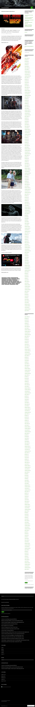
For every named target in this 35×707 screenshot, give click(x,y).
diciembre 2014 (27, 284)
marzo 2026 (26, 66)
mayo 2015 (26, 276)
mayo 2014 (26, 554)
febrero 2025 (26, 87)
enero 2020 (26, 444)
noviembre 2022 (27, 389)
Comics (2, 647)
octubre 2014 (27, 546)
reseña (3, 284)
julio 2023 (26, 376)
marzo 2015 (26, 538)
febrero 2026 (26, 326)
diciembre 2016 (27, 504)
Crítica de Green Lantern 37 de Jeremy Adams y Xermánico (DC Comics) (11, 641)
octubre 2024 (27, 93)
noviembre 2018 (27, 208)
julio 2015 (26, 273)
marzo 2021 (26, 163)
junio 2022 (26, 139)
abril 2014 (26, 297)
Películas (2, 28)
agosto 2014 (26, 291)
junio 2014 (26, 294)
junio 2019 (26, 197)
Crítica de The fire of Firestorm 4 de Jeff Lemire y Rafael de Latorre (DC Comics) (12, 638)
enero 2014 (26, 302)
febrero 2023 (26, 126)
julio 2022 (26, 137)
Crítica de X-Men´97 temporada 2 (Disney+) (7, 630)
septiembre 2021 (27, 153)
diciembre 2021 (27, 148)
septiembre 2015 (27, 270)
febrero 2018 (26, 223)
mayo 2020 (26, 179)
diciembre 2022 (27, 129)
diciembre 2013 (27, 304)
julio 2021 (26, 415)
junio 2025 (26, 80)
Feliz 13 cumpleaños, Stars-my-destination (7, 625)
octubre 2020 (27, 171)
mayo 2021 (26, 160)
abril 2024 (26, 103)
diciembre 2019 (27, 187)
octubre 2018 (27, 210)
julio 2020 (26, 176)
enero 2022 (26, 147)
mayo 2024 (26, 360)
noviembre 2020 (27, 169)
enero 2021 (26, 166)
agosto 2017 (26, 491)
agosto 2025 (26, 77)
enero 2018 (26, 483)
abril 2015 (26, 278)
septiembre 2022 (27, 134)
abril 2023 (26, 381)
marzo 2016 (26, 260)
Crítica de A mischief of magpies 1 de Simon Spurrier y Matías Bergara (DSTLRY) (12, 622)
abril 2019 (26, 200)
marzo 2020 (26, 182)
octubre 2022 (27, 132)
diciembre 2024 (27, 90)
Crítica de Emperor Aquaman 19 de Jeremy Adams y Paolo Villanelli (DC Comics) (12, 636)
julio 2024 (26, 98)
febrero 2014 (26, 559)
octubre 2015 (27, 268)
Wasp (17, 284)
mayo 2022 (26, 140)
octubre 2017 (27, 229)
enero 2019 (26, 205)
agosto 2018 (26, 213)
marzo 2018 (26, 221)
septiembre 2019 (27, 192)
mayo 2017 (26, 237)
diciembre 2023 (27, 368)
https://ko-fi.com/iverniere (5, 602)
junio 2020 (26, 436)
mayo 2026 (26, 321)
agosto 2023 (26, 116)
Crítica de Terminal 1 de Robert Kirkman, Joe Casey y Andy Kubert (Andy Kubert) (12, 633)
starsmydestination (5, 7)
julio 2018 (26, 215)
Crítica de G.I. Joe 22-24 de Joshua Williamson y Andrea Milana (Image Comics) (12, 635)
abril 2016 (26, 258)
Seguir (26, 582)
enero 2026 (26, 69)
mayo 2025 (26, 82)
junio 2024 (26, 100)
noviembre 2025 (27, 72)
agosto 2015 (26, 271)
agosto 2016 (26, 252)
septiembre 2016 (27, 250)
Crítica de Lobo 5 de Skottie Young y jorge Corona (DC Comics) (10, 628)
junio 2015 (26, 533)
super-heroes (7, 284)
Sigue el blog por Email (29, 573)
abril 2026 (26, 64)
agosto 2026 (26, 58)
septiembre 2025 (27, 334)
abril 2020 (26, 181)
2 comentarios (9, 33)
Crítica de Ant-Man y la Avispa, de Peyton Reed (10, 31)
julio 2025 (26, 79)
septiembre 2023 (27, 114)
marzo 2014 (26, 299)
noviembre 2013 (27, 305)
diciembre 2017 (27, 226)
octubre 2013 (27, 307)
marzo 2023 (26, 124)
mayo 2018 (26, 218)
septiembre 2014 (27, 289)
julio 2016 (26, 512)
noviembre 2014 (27, 286)
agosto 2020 (26, 174)
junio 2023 (26, 119)
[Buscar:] (17, 596)
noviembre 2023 (27, 111)
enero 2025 (26, 347)
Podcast (2, 652)
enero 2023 (26, 127)
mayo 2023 (26, 121)
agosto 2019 (26, 194)
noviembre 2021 (27, 150)
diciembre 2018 (27, 465)
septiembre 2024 (27, 95)
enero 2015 (26, 283)
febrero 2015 (26, 281)
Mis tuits (26, 32)
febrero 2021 (26, 423)
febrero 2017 (26, 242)
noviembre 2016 (27, 247)
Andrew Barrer (4, 277)
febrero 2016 (26, 520)
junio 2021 (26, 158)
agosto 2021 (26, 155)
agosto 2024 (26, 355)
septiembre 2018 (27, 470)
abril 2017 (26, 239)
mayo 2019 (26, 457)
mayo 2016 (26, 257)
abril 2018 (26, 478)
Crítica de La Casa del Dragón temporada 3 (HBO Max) (29, 18)
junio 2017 (26, 236)
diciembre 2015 (27, 265)
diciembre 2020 (27, 168)
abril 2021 (26, 161)
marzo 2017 (26, 499)
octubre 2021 (27, 410)
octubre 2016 (27, 249)
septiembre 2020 (27, 431)
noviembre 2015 (27, 525)
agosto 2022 (26, 394)
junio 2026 (26, 61)
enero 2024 (26, 108)
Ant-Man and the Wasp (14, 277)
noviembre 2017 (27, 228)
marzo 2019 (26, 202)
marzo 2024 (26, 105)
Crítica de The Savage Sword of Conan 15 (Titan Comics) (9, 627)
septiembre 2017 (27, 231)
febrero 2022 (26, 145)
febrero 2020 (26, 184)
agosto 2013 (26, 310)
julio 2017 (26, 234)
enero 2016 (26, 263)
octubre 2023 (27, 113)
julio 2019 (26, 195)
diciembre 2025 (27, 71)
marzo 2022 (26, 402)
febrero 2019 (26, 203)
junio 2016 (26, 255)
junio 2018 (26, 216)
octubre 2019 (27, 449)
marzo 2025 (26, 85)
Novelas (2, 649)
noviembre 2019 (27, 189)
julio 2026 (26, 59)
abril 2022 (26, 142)
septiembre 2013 (27, 567)
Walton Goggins (12, 284)
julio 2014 (26, 292)
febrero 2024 (26, 106)
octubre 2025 (27, 74)
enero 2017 (26, 244)
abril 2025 (26, 342)
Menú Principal (34, 8)
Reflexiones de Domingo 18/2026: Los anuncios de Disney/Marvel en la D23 (28, 25)
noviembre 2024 (27, 92)
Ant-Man (9, 277)
